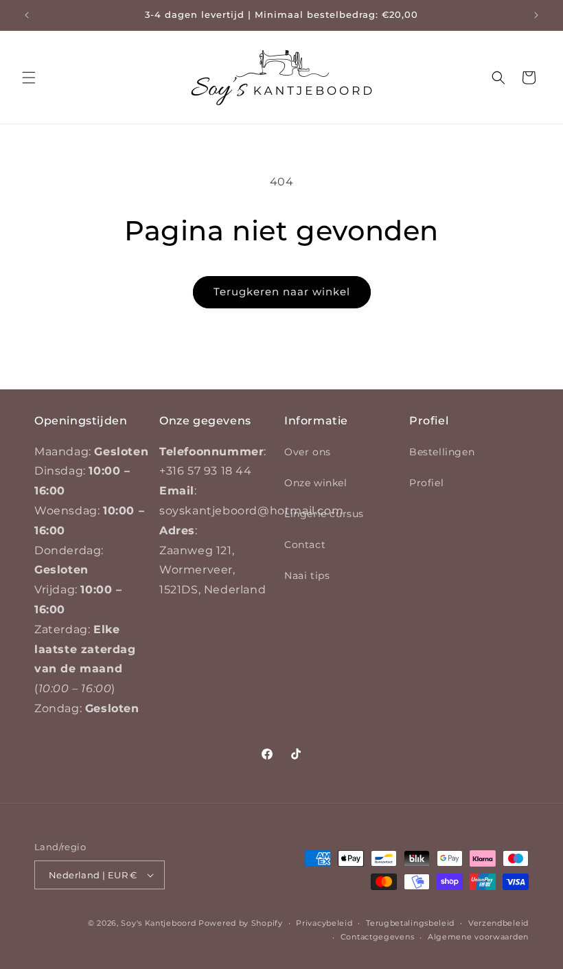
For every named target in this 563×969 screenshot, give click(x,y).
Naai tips (307, 575)
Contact (304, 544)
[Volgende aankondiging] (536, 15)
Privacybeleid (324, 923)
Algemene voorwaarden (478, 937)
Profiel (426, 483)
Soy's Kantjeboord (158, 923)
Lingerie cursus (324, 514)
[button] (29, 77)
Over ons (307, 452)
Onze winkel (315, 483)
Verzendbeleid (498, 923)
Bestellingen (441, 452)
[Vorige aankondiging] (27, 15)
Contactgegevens (378, 937)
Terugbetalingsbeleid (410, 923)
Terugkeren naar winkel (282, 291)
